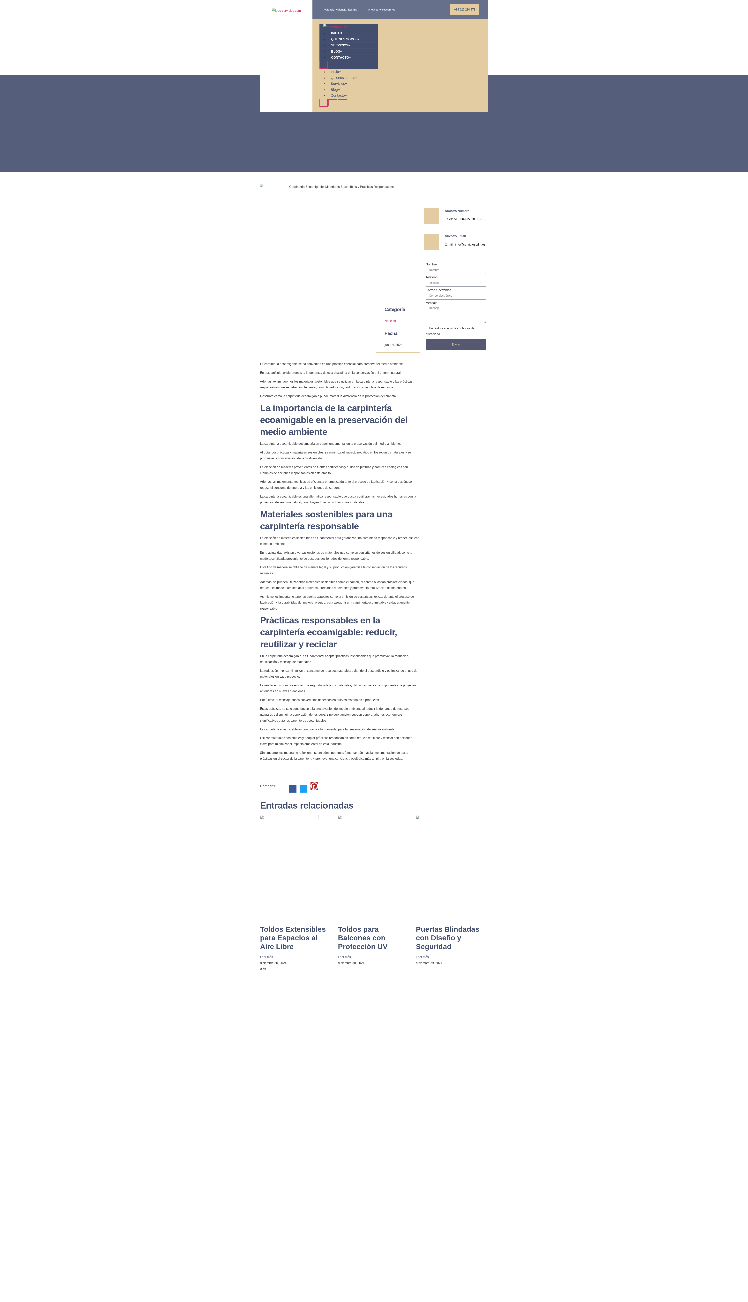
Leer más (266, 957)
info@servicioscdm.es (470, 244)
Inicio (336, 33)
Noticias (390, 321)
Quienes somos (345, 39)
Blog (336, 51)
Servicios (340, 45)
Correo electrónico (438, 290)
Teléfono (432, 277)
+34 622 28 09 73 (471, 219)
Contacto (341, 57)
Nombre (431, 264)
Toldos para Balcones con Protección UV (363, 938)
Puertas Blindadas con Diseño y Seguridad (447, 938)
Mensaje (432, 303)
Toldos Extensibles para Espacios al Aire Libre (293, 938)
